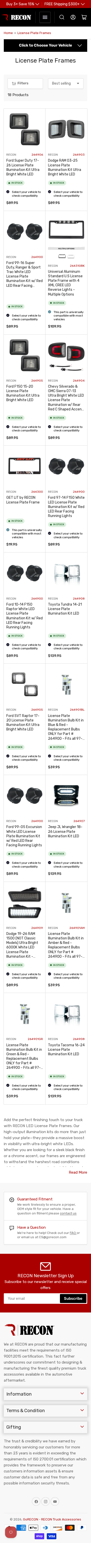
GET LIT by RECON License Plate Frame (23, 499)
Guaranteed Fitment (35, 1199)
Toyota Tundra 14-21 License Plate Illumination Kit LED (65, 609)
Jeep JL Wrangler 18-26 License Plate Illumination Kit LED (65, 831)
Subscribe (73, 1298)
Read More (78, 1172)
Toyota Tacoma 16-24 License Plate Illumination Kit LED (66, 1049)
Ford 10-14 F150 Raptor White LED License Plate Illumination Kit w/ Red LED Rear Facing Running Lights (24, 615)
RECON (11, 154)
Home (8, 33)
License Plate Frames (34, 33)
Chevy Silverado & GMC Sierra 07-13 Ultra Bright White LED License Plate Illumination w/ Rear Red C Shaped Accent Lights (66, 400)
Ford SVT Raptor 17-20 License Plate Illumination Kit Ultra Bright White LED (22, 723)
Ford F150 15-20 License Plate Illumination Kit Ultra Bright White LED (22, 393)
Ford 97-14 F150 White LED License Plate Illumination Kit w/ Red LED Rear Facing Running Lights (66, 506)
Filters (22, 83)
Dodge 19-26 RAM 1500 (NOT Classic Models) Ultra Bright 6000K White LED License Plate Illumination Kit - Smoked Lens (22, 947)
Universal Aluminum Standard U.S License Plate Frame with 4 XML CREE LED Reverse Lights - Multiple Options (65, 283)
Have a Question (31, 1227)
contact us (68, 1213)
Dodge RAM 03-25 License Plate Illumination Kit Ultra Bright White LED (64, 167)
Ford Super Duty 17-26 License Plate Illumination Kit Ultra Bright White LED (22, 167)
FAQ (73, 1233)
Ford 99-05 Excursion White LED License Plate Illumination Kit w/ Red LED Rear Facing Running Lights (24, 836)
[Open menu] (45, 17)
